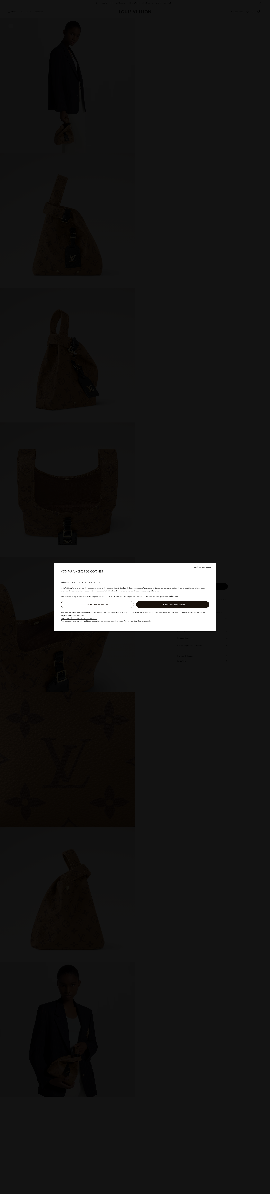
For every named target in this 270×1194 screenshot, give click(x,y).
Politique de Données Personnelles (137, 621)
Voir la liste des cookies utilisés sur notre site (79, 618)
